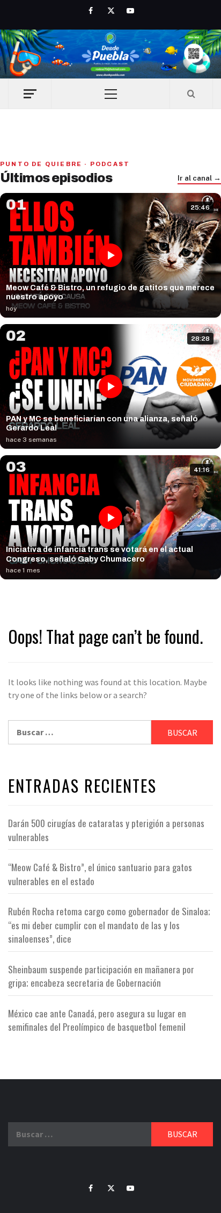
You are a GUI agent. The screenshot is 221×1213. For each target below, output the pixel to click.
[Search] (191, 93)
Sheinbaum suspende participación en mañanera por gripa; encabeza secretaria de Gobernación (101, 976)
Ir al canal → (199, 178)
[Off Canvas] (30, 94)
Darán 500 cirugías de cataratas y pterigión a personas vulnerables (106, 830)
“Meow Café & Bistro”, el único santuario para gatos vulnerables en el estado (100, 874)
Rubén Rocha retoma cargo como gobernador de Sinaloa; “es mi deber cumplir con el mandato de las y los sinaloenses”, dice (109, 925)
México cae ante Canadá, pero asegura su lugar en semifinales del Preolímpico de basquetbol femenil (97, 1020)
